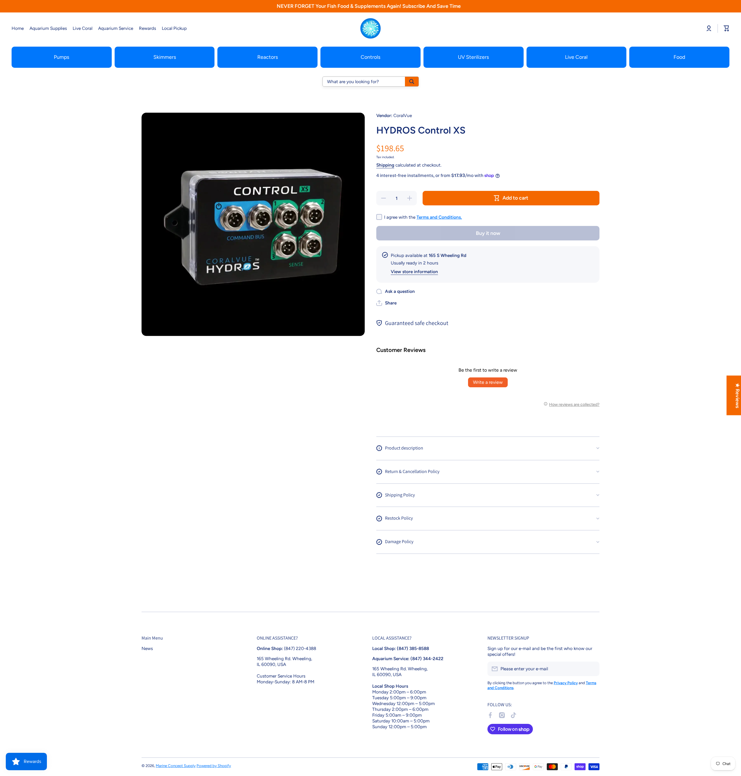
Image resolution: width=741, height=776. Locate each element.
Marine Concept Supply (176, 765)
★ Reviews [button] (738, 395)
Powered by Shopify (214, 765)
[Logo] (370, 28)
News (147, 648)
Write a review (488, 382)
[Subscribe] (592, 669)
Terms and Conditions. (439, 217)
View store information (414, 271)
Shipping (385, 165)
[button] (386, 303)
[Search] (412, 81)
